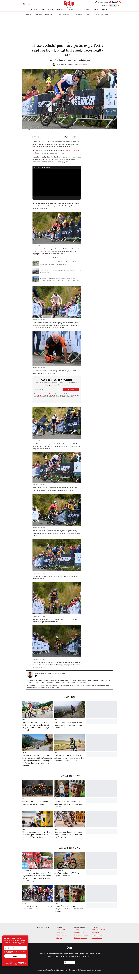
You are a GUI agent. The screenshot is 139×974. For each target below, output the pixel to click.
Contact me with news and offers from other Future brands (15, 952)
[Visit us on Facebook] (115, 2)
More (104, 9)
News (35, 9)
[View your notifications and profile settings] (28, 4)
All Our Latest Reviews (98, 929)
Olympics (59, 938)
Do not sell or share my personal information (76, 956)
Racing (43, 9)
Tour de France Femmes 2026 (103, 14)
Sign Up (15, 956)
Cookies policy (95, 953)
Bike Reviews (95, 932)
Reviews (50, 9)
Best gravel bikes (79, 932)
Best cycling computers (80, 938)
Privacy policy (84, 953)
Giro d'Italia (59, 932)
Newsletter (77, 136)
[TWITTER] (36, 676)
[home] (31, 9)
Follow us (69, 136)
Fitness (71, 9)
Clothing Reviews (97, 938)
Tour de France (60, 929)
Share (36, 136)
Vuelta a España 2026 (63, 14)
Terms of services (53, 394)
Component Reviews (98, 935)
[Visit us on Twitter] (113, 2)
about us (42, 953)
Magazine (87, 9)
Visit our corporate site (90, 969)
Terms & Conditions (14, 963)
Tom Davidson (62, 64)
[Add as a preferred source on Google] (69, 962)
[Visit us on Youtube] (117, 2)
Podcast (96, 9)
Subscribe (112, 5)
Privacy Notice (37, 395)
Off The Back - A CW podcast (82, 14)
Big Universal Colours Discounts (44, 14)
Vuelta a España (61, 935)
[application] (56, 182)
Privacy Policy (21, 962)
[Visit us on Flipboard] (120, 2)
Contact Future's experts (54, 953)
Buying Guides (61, 9)
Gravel (79, 9)
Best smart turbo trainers (81, 935)
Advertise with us (54, 956)
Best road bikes (78, 929)
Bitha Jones (43, 251)
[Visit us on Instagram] (110, 2)
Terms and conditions (71, 953)
